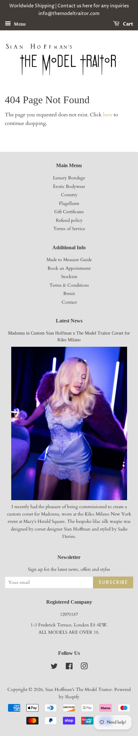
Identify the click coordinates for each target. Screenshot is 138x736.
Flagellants (69, 203)
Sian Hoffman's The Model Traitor (78, 690)
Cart (127, 24)
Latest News (69, 320)
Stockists (69, 277)
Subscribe (113, 582)
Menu (19, 24)
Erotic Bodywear (69, 187)
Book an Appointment (69, 268)
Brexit (69, 294)
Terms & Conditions (69, 285)
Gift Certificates (69, 212)
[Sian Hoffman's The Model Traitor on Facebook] (69, 667)
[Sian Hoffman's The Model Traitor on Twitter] (54, 667)
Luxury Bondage (69, 178)
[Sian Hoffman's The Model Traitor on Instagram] (84, 667)
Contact (69, 302)
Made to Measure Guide (69, 260)
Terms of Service (69, 229)
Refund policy (69, 220)
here (107, 114)
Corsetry (69, 195)
